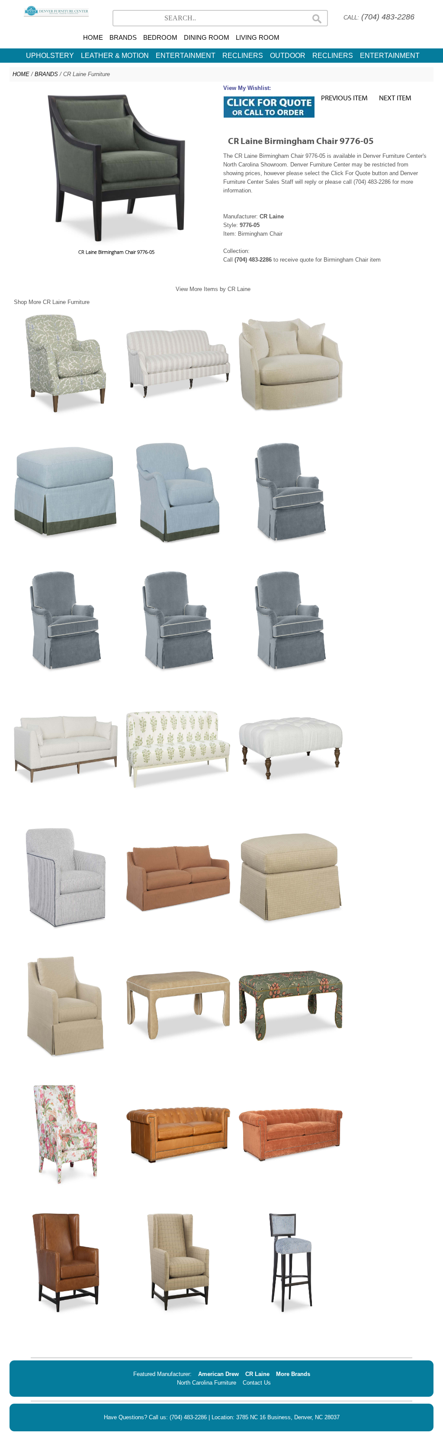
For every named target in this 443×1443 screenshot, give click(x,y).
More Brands (293, 1374)
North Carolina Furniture (206, 1382)
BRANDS (123, 37)
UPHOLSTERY (50, 55)
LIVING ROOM (257, 37)
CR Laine (257, 1374)
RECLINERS (242, 55)
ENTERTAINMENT (185, 55)
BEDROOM (160, 37)
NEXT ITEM (395, 97)
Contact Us (257, 1382)
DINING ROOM (206, 37)
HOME (93, 37)
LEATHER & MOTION (115, 55)
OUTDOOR (287, 55)
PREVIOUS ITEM (344, 97)
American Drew (218, 1374)
